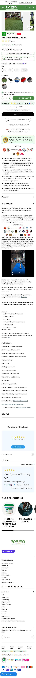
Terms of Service (6, 604)
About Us (4, 611)
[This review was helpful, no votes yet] (26, 488)
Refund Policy (5, 599)
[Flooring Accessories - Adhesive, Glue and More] (9, 509)
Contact (4, 614)
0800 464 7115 (6, 580)
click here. (24, 297)
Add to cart (23, 98)
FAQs (3, 595)
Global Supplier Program (8, 618)
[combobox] (27, 464)
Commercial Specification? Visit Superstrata (13, 621)
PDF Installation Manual (20, 401)
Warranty (4, 609)
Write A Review (18, 447)
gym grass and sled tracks (22, 407)
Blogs (3, 606)
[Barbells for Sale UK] (25, 509)
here (9, 337)
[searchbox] (16, 454)
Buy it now (18, 114)
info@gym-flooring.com (8, 582)
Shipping (15, 110)
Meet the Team (6, 616)
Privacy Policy (5, 597)
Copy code (29, 2)
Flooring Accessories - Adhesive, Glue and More (9, 522)
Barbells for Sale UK (25, 520)
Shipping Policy (6, 602)
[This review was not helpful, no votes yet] (29, 488)
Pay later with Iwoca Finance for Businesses (19, 131)
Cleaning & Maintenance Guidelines (13, 404)
